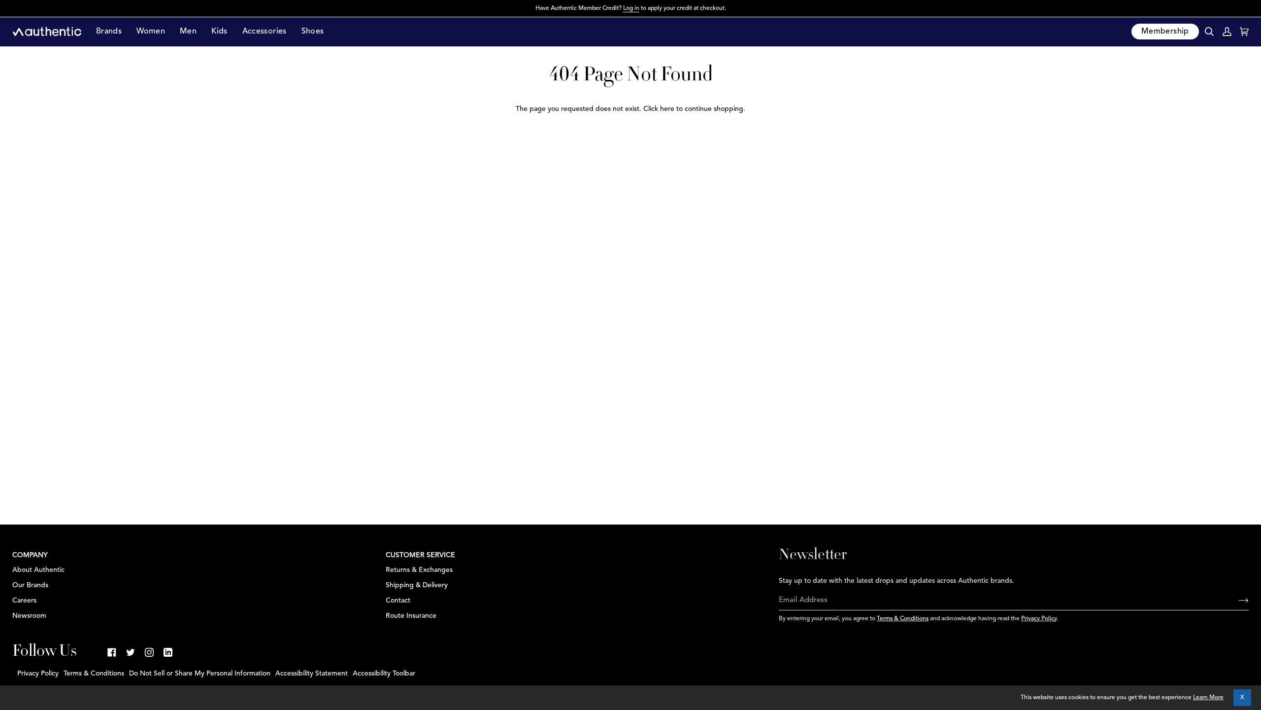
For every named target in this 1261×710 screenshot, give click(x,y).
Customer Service (420, 555)
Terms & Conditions (903, 619)
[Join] (1236, 600)
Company (30, 555)
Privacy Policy (1039, 619)
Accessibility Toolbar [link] (384, 673)
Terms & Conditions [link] (94, 673)
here (667, 109)
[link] (111, 652)
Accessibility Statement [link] (311, 673)
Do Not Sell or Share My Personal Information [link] (199, 673)
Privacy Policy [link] (38, 673)
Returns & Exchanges (419, 570)
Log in (631, 8)
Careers (24, 600)
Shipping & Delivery (417, 585)
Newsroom (29, 615)
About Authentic (38, 570)
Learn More (1208, 698)
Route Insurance (411, 615)
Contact (398, 600)
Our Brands (30, 585)
